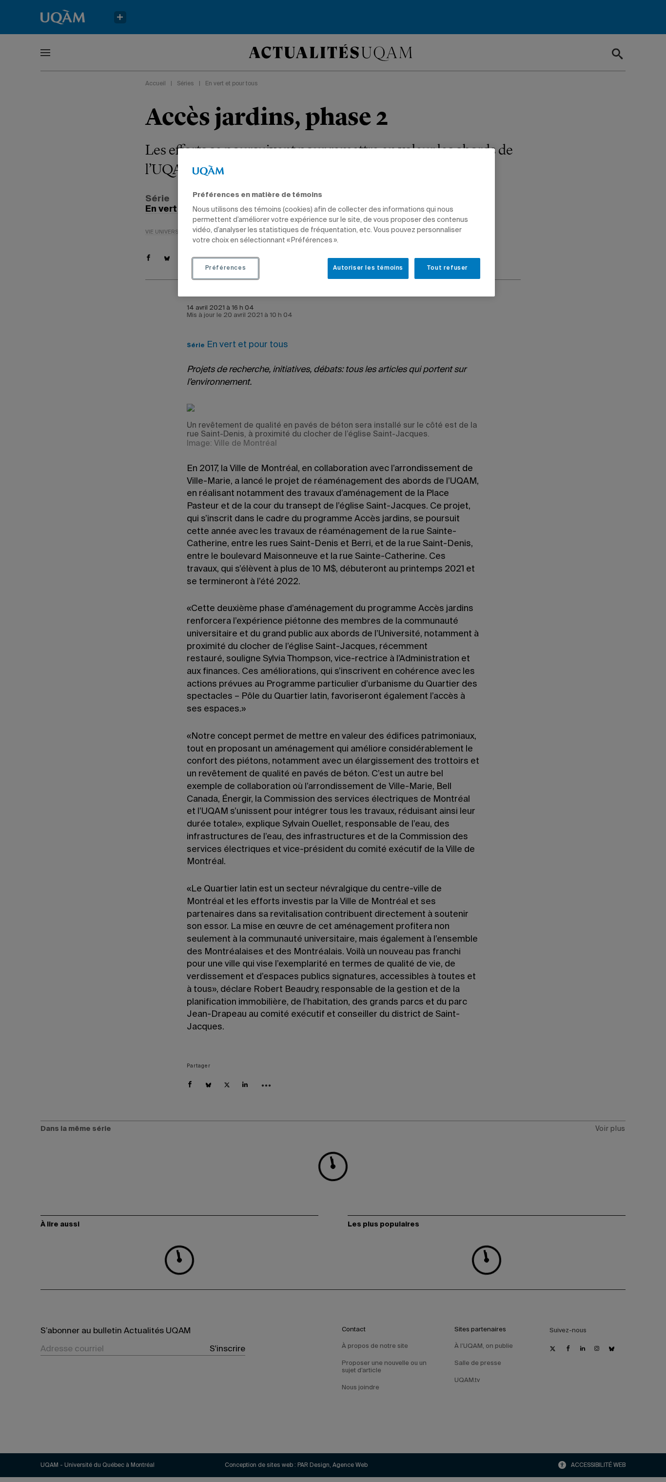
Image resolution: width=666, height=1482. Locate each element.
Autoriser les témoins (368, 268)
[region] (336, 222)
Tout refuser (447, 268)
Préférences (225, 268)
